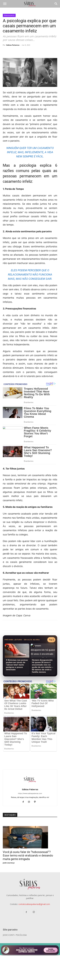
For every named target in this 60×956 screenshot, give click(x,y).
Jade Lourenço (9, 863)
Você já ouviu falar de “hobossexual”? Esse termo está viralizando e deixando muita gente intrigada (28, 855)
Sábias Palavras (12, 45)
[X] (35, 51)
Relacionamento (9, 15)
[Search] (56, 4)
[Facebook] (29, 51)
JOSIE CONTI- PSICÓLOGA (15, 935)
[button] (4, 4)
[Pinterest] (36, 802)
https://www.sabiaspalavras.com (30, 793)
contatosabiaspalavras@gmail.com (34, 904)
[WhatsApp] (42, 51)
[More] (48, 51)
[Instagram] (30, 802)
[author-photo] (30, 785)
